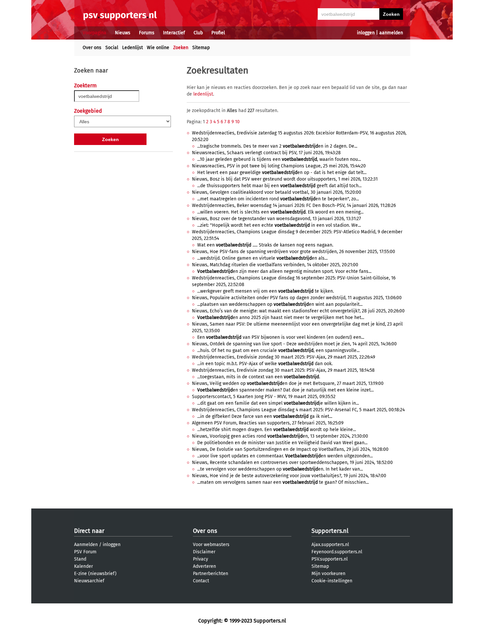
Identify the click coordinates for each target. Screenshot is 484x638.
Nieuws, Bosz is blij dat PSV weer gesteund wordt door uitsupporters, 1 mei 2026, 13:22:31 (285, 179)
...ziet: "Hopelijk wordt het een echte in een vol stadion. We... (279, 225)
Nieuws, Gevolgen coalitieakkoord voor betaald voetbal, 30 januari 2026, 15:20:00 (276, 192)
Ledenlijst (132, 47)
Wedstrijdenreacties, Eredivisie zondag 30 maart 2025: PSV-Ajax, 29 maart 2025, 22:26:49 (283, 357)
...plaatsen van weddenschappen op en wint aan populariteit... (280, 304)
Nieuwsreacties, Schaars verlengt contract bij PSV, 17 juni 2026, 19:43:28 (266, 153)
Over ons (92, 47)
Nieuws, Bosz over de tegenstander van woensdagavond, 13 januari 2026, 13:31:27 (276, 218)
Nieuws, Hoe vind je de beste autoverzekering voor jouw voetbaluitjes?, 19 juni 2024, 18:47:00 (289, 475)
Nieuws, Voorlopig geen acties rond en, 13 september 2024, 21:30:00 (280, 436)
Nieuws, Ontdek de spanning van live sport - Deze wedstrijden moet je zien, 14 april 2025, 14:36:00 (294, 344)
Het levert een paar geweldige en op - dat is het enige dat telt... (281, 172)
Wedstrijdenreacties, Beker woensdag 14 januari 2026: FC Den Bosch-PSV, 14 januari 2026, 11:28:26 (294, 205)
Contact (201, 581)
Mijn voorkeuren (328, 573)
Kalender (83, 566)
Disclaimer (204, 552)
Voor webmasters (211, 544)
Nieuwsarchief (89, 581)
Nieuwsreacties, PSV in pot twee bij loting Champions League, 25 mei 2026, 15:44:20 (279, 166)
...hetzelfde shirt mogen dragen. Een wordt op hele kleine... (276, 429)
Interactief (174, 33)
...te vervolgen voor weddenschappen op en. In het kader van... (280, 469)
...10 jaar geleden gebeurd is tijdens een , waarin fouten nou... (279, 159)
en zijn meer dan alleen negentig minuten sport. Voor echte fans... (284, 271)
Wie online (158, 47)
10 (237, 122)
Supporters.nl (329, 531)
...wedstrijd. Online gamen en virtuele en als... (262, 258)
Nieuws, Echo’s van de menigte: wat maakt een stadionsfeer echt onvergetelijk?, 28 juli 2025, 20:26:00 (298, 311)
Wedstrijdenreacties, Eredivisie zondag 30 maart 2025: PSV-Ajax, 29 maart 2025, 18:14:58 (283, 370)
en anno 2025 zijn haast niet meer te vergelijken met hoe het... (280, 317)
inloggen (366, 33)
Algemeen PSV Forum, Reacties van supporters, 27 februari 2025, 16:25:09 (267, 423)
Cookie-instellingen (331, 581)
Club (198, 33)
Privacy (200, 559)
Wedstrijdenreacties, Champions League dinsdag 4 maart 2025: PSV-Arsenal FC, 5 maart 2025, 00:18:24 (298, 410)
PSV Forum (85, 552)
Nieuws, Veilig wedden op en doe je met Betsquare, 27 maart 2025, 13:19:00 (288, 383)
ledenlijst (203, 94)
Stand (80, 559)
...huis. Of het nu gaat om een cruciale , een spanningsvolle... (278, 350)
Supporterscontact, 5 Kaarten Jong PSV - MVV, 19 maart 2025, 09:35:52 (264, 396)
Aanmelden (86, 544)
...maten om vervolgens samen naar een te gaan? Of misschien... (283, 482)
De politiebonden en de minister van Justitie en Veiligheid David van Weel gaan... (282, 443)
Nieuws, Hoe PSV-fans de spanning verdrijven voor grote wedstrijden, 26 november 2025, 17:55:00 (293, 251)
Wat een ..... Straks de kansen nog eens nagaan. (265, 245)
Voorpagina (94, 33)
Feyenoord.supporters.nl (336, 552)
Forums (146, 33)
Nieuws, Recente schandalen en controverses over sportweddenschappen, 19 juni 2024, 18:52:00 (292, 462)
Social (111, 47)
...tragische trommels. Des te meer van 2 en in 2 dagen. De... (277, 146)
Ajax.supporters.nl (330, 544)
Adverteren (204, 566)
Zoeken (180, 47)
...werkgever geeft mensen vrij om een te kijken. (265, 291)
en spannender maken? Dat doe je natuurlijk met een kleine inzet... (285, 390)
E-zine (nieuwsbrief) (95, 573)
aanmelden (391, 33)
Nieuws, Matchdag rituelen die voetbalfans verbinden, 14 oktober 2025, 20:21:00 (275, 265)
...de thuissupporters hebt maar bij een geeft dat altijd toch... (279, 185)
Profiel (218, 33)
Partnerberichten (210, 573)
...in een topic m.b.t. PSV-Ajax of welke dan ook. (265, 363)
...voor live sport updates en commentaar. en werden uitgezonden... (285, 456)
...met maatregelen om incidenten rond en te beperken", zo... (278, 199)
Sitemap (201, 47)
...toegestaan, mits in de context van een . (258, 377)
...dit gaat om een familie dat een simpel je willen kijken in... (278, 403)
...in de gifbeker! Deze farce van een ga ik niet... (264, 416)
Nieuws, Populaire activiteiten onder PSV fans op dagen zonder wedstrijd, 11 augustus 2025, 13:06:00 (297, 298)
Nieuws (122, 33)
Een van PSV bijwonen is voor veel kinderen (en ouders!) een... (280, 337)
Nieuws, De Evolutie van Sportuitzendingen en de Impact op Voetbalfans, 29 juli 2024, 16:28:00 (290, 449)
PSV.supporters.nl (329, 559)
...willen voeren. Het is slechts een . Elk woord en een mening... (280, 212)
